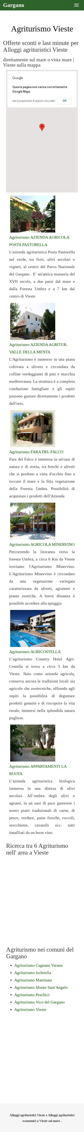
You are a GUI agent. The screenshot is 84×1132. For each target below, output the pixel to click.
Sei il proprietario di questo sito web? (33, 101)
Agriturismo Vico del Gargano (39, 1002)
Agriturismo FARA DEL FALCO (36, 452)
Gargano (13, 5)
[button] (42, 127)
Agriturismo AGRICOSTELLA (35, 651)
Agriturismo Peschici (32, 994)
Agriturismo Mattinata (33, 980)
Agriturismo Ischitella (32, 972)
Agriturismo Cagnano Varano (38, 965)
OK (64, 100)
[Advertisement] (42, 900)
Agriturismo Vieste (30, 1009)
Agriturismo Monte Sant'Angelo (41, 987)
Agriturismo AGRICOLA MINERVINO (41, 544)
